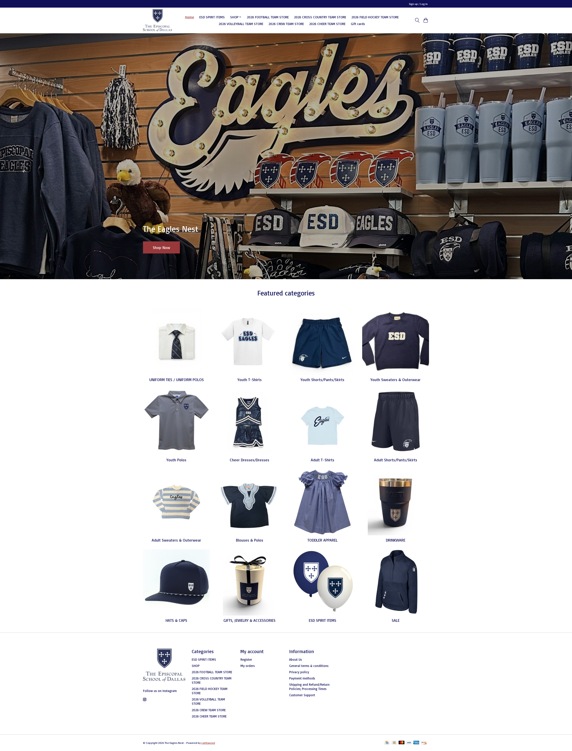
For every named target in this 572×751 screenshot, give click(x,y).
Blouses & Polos (249, 540)
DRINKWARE (395, 540)
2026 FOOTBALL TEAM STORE (268, 17)
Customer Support (302, 695)
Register (246, 659)
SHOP (196, 666)
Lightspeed (208, 743)
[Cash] (394, 743)
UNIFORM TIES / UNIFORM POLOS (176, 379)
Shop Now (161, 247)
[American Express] (416, 743)
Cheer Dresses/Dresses (249, 459)
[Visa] (409, 743)
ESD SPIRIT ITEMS (212, 17)
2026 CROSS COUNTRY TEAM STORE (320, 17)
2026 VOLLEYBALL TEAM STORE (241, 23)
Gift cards (358, 23)
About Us (295, 659)
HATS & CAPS (176, 620)
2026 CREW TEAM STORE (286, 23)
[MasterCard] (401, 743)
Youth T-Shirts (250, 379)
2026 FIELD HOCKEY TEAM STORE (375, 17)
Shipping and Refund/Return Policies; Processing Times (309, 686)
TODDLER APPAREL (322, 540)
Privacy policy (299, 672)
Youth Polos (176, 459)
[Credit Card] (387, 743)
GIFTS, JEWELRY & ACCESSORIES (249, 620)
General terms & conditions (308, 666)
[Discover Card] (424, 743)
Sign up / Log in (418, 4)
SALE (396, 620)
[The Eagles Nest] (157, 20)
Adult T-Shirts (322, 459)
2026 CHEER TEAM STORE (327, 23)
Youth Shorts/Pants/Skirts (322, 379)
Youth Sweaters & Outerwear (395, 379)
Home (189, 17)
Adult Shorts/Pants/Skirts (395, 459)
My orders (247, 666)
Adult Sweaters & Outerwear (176, 540)
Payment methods (302, 678)
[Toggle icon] (417, 20)
